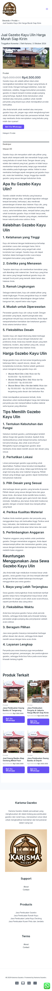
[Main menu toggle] (46, 9)
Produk (6, 73)
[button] (45, 51)
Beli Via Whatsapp (13, 127)
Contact (26, 890)
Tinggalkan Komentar (10, 43)
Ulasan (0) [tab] (7, 149)
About (26, 887)
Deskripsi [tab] (7, 144)
